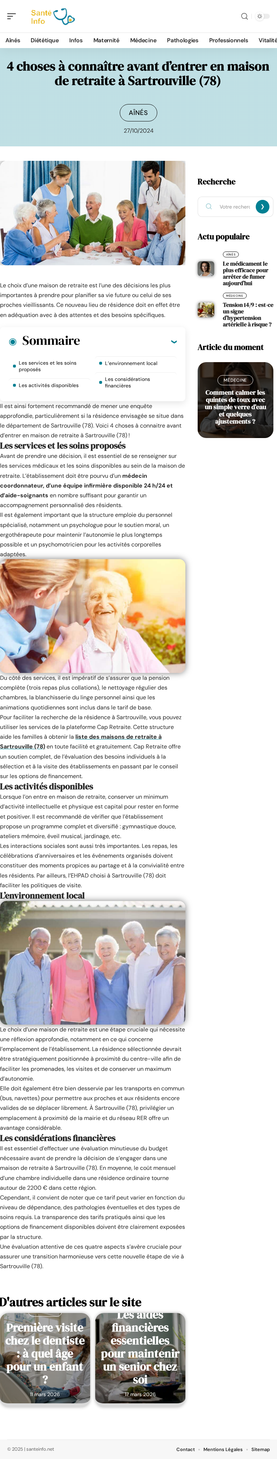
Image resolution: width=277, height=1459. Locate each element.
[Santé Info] (51, 16)
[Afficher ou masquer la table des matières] (128, 341)
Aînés (138, 112)
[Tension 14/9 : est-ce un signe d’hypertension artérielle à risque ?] (206, 310)
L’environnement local (131, 363)
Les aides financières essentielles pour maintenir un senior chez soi (140, 1346)
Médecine (234, 295)
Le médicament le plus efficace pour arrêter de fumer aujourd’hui (245, 273)
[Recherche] (244, 16)
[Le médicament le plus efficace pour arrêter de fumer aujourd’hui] (206, 268)
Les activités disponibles (49, 385)
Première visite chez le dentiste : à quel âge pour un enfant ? (45, 1353)
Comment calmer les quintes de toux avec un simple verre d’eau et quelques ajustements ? (235, 407)
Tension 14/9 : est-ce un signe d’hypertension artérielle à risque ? (248, 314)
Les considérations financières (127, 382)
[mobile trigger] (13, 16)
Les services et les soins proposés (47, 366)
